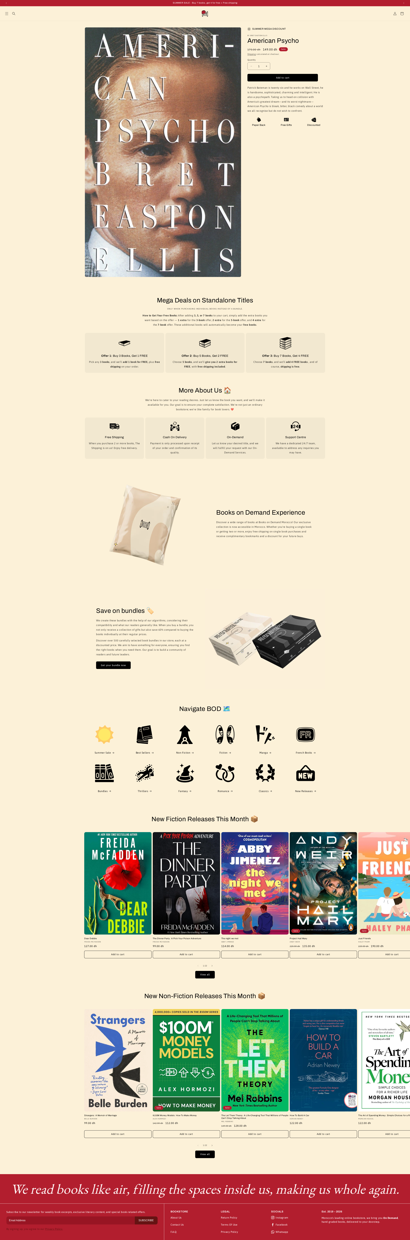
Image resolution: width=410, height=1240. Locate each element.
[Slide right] (212, 965)
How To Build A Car (299, 1115)
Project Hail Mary (298, 938)
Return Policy (229, 1217)
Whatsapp (282, 1231)
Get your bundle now (113, 665)
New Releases (304, 791)
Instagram (282, 1217)
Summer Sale (103, 752)
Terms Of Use (229, 1224)
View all (205, 974)
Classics (264, 791)
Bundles (103, 791)
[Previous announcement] (6, 3)
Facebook (281, 1224)
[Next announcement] (403, 3)
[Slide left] (197, 965)
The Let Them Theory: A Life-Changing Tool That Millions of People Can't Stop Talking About (254, 1116)
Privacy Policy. (54, 1228)
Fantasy (183, 791)
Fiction (223, 752)
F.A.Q (174, 1231)
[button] (6, 13)
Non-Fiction (183, 752)
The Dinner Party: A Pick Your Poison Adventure (177, 938)
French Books (304, 752)
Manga (263, 752)
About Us (176, 1217)
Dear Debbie (90, 938)
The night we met (229, 938)
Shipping (251, 54)
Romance (223, 791)
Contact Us (177, 1224)
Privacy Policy (229, 1231)
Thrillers (143, 791)
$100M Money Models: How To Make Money (175, 1115)
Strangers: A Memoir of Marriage (100, 1115)
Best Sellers (143, 752)
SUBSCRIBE (146, 1220)
